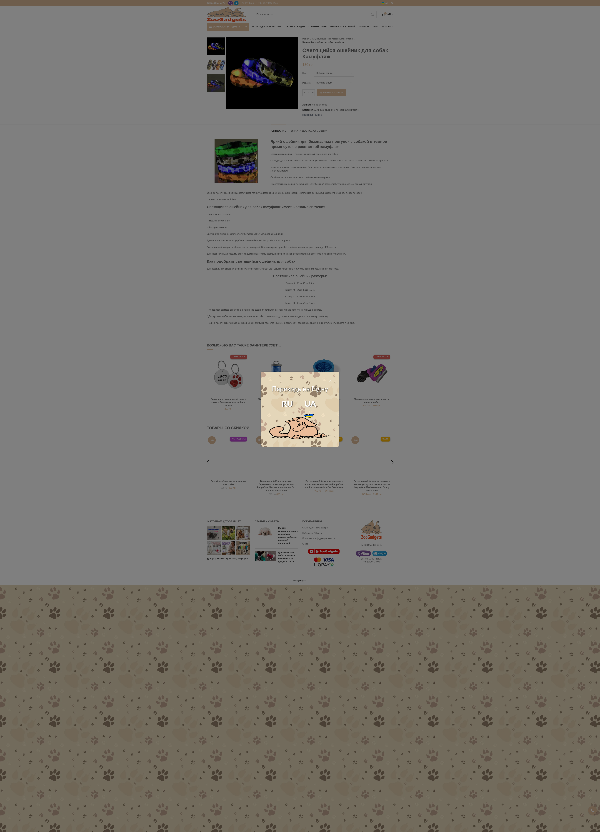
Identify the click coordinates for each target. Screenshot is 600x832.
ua (310, 404)
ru (287, 404)
